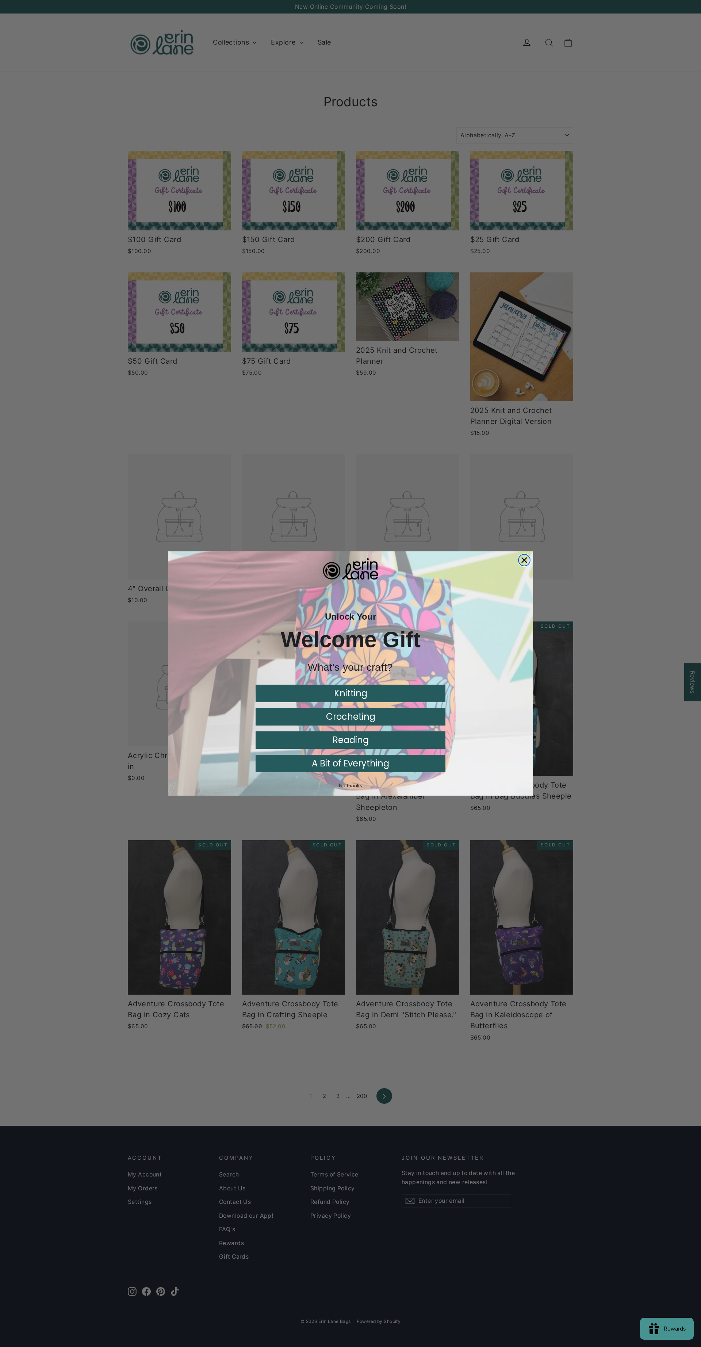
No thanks (350, 785)
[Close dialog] (524, 560)
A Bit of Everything (350, 763)
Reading (351, 740)
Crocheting (350, 717)
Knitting (350, 693)
